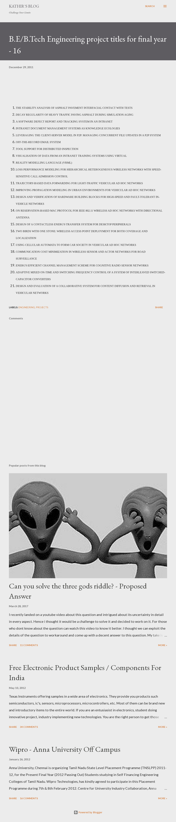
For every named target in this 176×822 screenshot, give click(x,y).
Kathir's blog (24, 6)
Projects (42, 307)
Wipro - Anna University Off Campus (64, 749)
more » (162, 645)
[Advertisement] (88, 434)
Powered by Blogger (90, 812)
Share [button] (159, 307)
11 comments (29, 645)
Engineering (27, 307)
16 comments (29, 798)
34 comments (29, 726)
